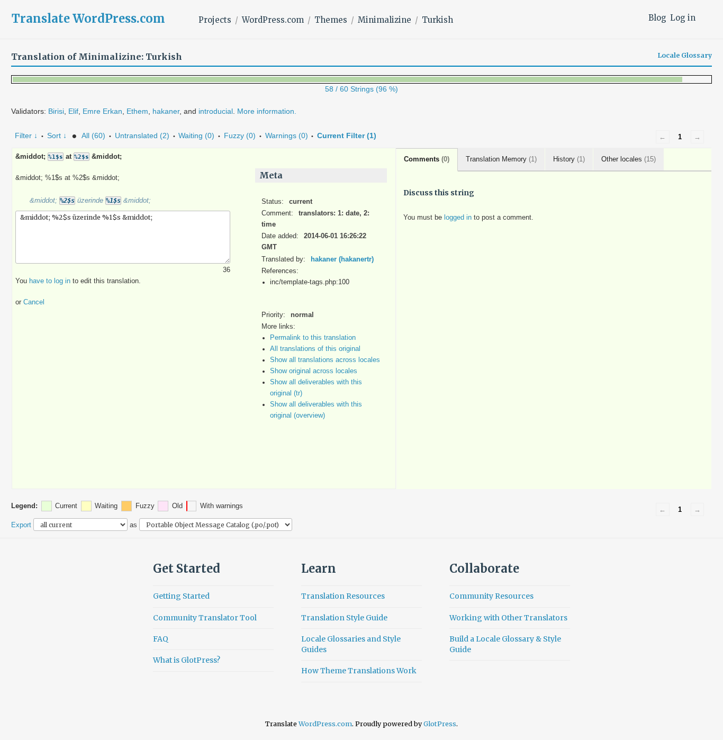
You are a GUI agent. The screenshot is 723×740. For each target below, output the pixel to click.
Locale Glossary (685, 55)
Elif (73, 111)
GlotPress (439, 724)
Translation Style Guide (344, 617)
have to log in (49, 281)
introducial (215, 111)
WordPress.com (273, 20)
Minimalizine (384, 20)
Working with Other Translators (508, 617)
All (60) (93, 135)
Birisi (56, 111)
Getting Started (181, 596)
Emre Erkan (102, 111)
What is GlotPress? (186, 660)
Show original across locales (313, 371)
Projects (214, 20)
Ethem (137, 111)
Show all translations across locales (325, 360)
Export (21, 525)
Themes (330, 20)
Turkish (437, 20)
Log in (682, 18)
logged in (458, 217)
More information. (266, 111)
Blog (657, 18)
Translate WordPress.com (88, 18)
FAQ (160, 639)
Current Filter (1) (346, 135)
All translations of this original (315, 349)
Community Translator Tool (205, 617)
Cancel (33, 302)
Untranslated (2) (142, 135)
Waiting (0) (196, 135)
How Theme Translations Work (359, 670)
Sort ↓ (57, 135)
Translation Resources (343, 596)
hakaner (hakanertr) (342, 259)
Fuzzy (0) (240, 135)
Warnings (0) (286, 135)
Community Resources (491, 596)
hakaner (165, 111)
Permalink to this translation (313, 337)
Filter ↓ (26, 135)
